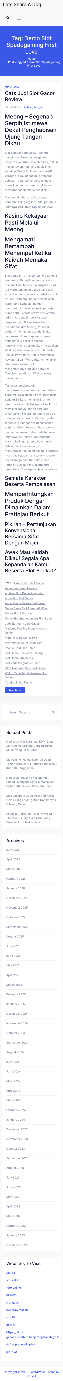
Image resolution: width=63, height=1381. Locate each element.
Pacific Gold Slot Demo (20, 648)
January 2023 (15, 1235)
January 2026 (15, 888)
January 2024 (15, 1119)
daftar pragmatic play (20, 1344)
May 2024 (13, 1081)
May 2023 (13, 1197)
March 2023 (14, 1216)
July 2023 (13, 1177)
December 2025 (17, 898)
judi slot (11, 1352)
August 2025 (15, 936)
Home (32, 58)
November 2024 (17, 1023)
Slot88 (10, 1272)
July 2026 (13, 849)
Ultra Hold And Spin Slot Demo (25, 668)
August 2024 (15, 1052)
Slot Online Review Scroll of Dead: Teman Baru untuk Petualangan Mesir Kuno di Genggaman (31, 764)
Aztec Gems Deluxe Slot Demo (25, 603)
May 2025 (13, 965)
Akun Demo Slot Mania (29, 583)
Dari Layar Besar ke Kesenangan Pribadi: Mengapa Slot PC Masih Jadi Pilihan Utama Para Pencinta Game (30, 782)
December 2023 (17, 1129)
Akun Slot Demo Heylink (21, 588)
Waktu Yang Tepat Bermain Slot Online (26, 675)
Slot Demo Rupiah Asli (19, 658)
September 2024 (17, 1042)
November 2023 (17, 1139)
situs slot (12, 1280)
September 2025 (17, 927)
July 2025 (13, 946)
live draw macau (17, 1310)
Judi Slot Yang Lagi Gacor (22, 623)
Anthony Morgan (33, 107)
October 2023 (15, 1148)
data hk (11, 1324)
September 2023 (17, 1158)
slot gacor (13, 1302)
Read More (15, 690)
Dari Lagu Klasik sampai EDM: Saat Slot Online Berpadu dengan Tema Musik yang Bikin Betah (29, 746)
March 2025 (14, 984)
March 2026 (14, 869)
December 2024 (17, 1013)
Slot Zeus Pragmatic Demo (22, 663)
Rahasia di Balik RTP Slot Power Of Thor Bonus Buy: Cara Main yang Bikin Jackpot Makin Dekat (29, 818)
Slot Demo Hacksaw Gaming (24, 653)
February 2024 (16, 1110)
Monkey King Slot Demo (21, 637)
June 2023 (13, 1187)
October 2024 (15, 1033)
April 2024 (13, 1090)
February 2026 (16, 878)
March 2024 (14, 1100)
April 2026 (13, 859)
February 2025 (16, 994)
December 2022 (17, 1245)
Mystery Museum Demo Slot (24, 643)
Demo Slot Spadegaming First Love (28, 618)
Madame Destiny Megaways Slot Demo (26, 630)
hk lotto (11, 1295)
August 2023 (15, 1168)
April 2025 (13, 975)
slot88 (10, 1317)
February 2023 (16, 1225)
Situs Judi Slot (13, 107)
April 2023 (13, 1206)
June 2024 (13, 1071)
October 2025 (15, 917)
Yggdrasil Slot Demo (18, 682)
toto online (13, 1287)
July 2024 (13, 1062)
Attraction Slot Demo (19, 598)
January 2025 (15, 1004)
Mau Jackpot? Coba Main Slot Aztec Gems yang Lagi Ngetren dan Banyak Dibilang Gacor (31, 800)
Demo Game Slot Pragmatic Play (26, 608)
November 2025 (17, 907)
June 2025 (13, 955)
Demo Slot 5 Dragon (18, 613)
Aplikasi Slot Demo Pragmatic (24, 593)
